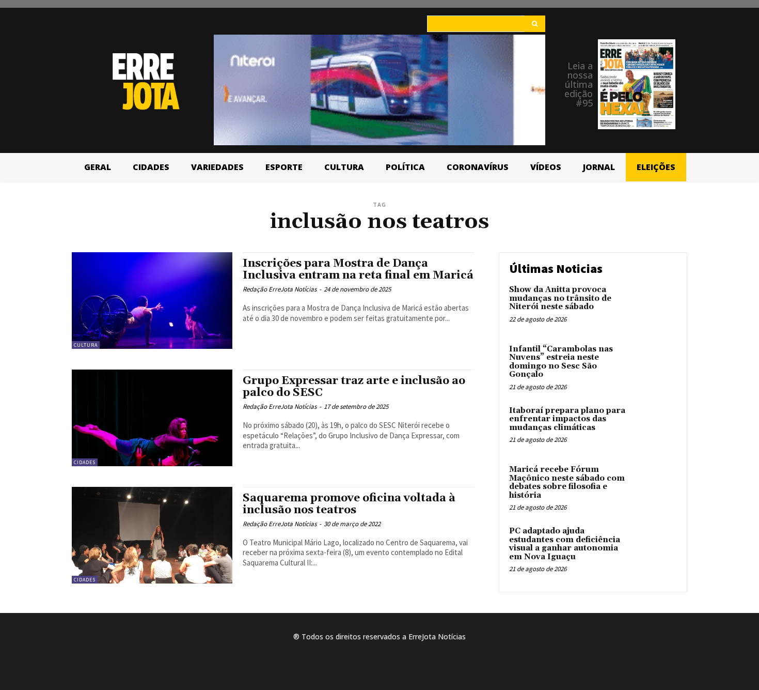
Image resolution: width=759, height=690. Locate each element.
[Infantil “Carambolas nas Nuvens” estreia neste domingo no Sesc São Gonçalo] (655, 365)
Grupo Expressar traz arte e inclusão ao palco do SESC (354, 387)
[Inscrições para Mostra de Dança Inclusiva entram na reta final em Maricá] (152, 300)
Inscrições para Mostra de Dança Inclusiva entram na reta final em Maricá (358, 269)
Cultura (86, 345)
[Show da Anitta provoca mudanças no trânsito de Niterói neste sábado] (655, 306)
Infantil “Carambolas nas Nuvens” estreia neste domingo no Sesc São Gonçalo (561, 362)
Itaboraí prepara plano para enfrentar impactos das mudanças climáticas (567, 419)
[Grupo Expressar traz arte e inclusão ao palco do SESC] (152, 418)
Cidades (85, 462)
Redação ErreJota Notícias (280, 289)
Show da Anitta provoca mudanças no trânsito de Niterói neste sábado (560, 298)
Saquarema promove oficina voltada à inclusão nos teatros (349, 504)
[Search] (534, 24)
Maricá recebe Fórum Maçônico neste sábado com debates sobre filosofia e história (567, 482)
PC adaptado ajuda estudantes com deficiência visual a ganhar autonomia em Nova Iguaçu (564, 544)
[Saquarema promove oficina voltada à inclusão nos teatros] (152, 535)
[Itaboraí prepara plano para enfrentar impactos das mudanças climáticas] (655, 427)
